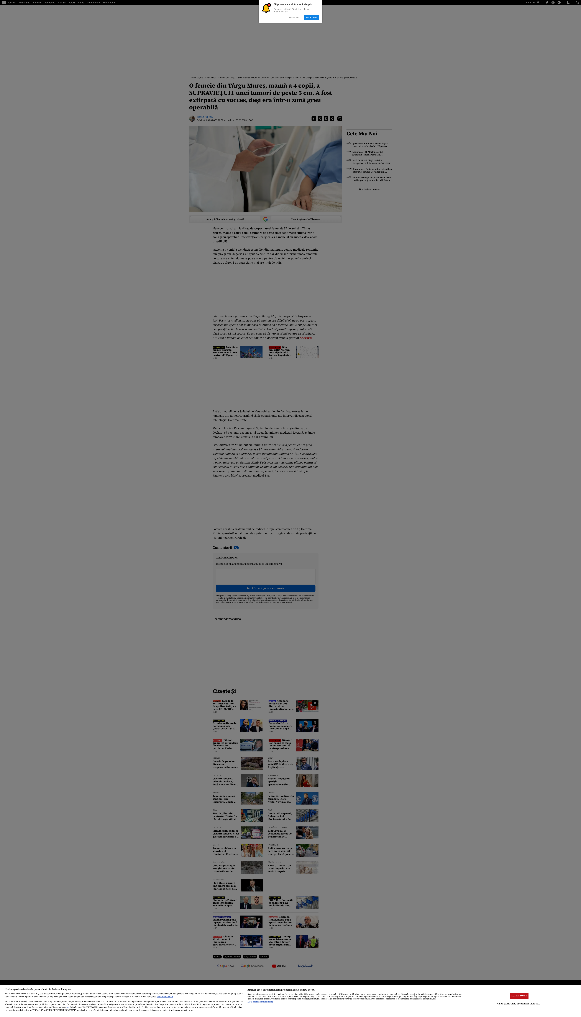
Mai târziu (294, 17)
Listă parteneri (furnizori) (260, 1002)
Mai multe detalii (165, 997)
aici (67, 1007)
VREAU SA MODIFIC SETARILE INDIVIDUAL (518, 1004)
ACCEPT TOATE (519, 996)
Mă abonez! (311, 17)
